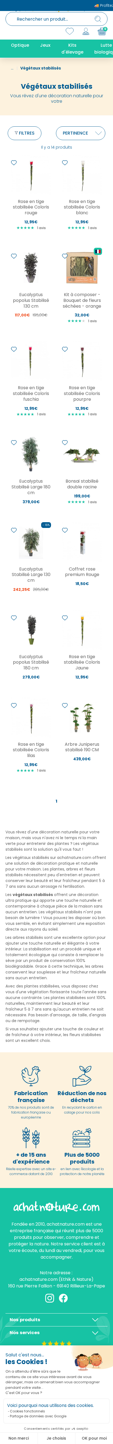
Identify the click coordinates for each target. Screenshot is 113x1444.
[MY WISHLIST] (69, 31)
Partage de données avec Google (38, 1416)
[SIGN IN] (85, 31)
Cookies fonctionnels (27, 1411)
